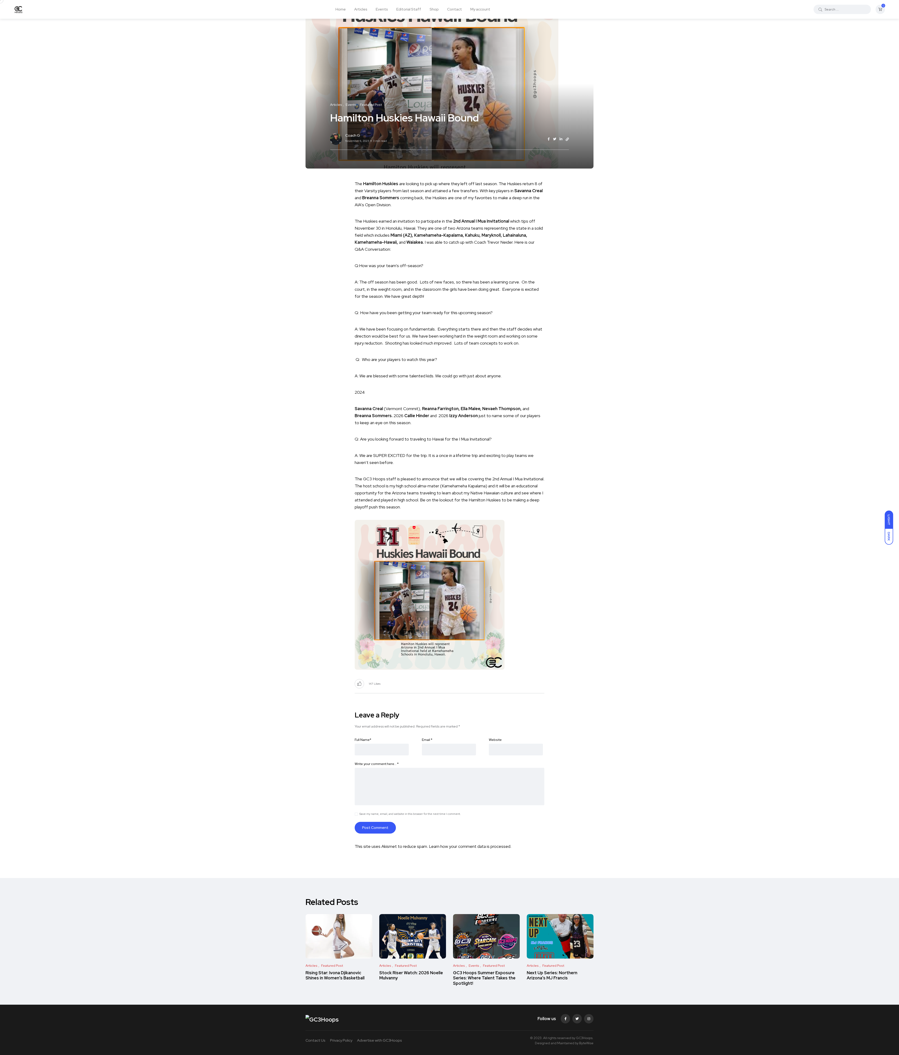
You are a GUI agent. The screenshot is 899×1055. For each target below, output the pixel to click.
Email (427, 740)
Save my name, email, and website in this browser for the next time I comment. (410, 814)
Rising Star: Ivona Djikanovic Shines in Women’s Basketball (335, 975)
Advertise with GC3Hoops (379, 1040)
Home (340, 9)
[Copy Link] (567, 139)
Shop (434, 9)
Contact (454, 9)
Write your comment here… (377, 764)
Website (495, 740)
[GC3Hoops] (18, 9)
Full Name (363, 740)
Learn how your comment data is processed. (470, 846)
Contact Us (315, 1040)
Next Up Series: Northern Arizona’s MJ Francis (552, 975)
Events (382, 9)
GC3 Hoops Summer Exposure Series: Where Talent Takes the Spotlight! (484, 978)
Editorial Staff (408, 9)
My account (480, 9)
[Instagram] (588, 1018)
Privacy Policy (341, 1040)
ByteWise (586, 1043)
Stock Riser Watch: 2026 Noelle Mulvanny (411, 975)
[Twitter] (577, 1018)
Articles (360, 9)
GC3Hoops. (584, 1038)
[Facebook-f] (565, 1018)
